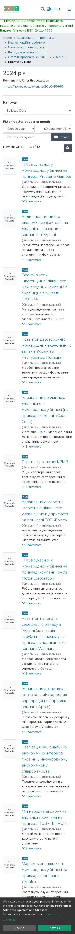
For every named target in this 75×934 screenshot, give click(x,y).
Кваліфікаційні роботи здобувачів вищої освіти (37, 38)
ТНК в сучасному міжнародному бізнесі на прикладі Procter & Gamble (46, 170)
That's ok (54, 928)
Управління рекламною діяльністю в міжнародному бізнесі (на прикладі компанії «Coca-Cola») (45, 409)
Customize (9, 920)
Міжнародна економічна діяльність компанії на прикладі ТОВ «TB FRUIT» (45, 817)
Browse (63, 137)
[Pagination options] (68, 148)
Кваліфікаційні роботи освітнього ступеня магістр (28, 42)
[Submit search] (42, 9)
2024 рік (59, 57)
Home (7, 38)
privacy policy (51, 914)
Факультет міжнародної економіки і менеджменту (28, 47)
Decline (19, 928)
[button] (48, 9)
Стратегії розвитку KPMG (45, 461)
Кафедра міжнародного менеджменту (28, 52)
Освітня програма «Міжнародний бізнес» (28, 57)
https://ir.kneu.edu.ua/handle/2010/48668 (34, 86)
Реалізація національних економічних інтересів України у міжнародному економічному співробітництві (44, 759)
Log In (57, 9)
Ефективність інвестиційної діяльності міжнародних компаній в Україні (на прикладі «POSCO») (44, 287)
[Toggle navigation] (69, 9)
